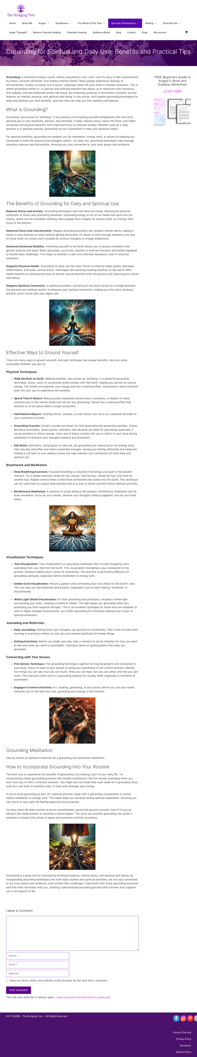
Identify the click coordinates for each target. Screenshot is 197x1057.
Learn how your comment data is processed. (83, 997)
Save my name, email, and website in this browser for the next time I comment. (59, 980)
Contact (131, 32)
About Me (27, 23)
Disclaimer (185, 1045)
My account (160, 32)
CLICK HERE (172, 91)
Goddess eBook (101, 32)
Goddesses (62, 23)
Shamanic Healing (76, 32)
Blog (118, 32)
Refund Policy (183, 1052)
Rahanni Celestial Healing (47, 32)
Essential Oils (170, 23)
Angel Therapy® (18, 32)
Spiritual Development (123, 23)
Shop (144, 32)
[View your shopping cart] (186, 32)
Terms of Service (182, 1032)
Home (12, 23)
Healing (149, 23)
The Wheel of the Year (89, 23)
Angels (42, 23)
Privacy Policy (183, 1038)
